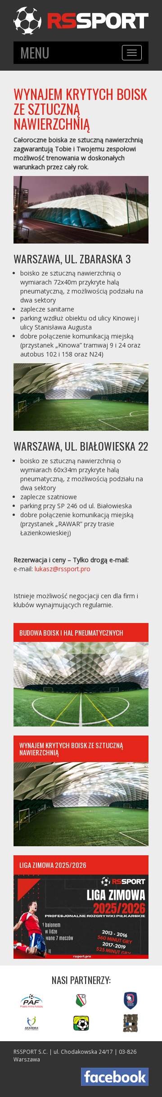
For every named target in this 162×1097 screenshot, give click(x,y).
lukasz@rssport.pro (62, 568)
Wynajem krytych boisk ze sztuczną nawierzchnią (71, 749)
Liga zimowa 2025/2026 (52, 865)
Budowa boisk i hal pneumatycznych (71, 632)
